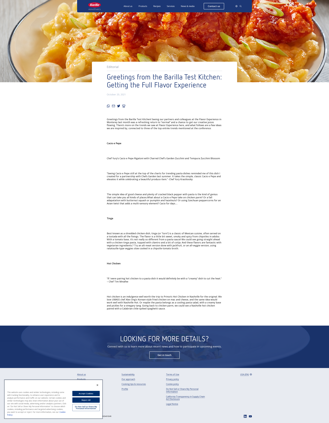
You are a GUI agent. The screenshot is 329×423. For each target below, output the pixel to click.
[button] (214, 6)
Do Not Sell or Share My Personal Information (182, 390)
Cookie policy (172, 384)
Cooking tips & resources (134, 384)
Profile (125, 389)
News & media (187, 6)
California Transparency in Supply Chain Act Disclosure (185, 398)
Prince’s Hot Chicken (175, 296)
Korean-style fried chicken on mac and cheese (163, 299)
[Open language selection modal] (236, 6)
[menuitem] (131, 6)
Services (171, 6)
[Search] (241, 6)
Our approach (128, 379)
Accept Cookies (86, 393)
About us (128, 6)
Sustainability (128, 374)
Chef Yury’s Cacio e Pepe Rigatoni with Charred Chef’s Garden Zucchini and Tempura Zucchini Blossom (163, 158)
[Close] (97, 385)
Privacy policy (172, 379)
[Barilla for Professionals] (94, 6)
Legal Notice (172, 404)
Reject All (86, 400)
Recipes (157, 6)
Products (143, 6)
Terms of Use (172, 374)
